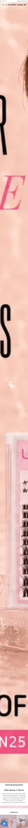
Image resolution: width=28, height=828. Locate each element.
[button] (2, 4)
